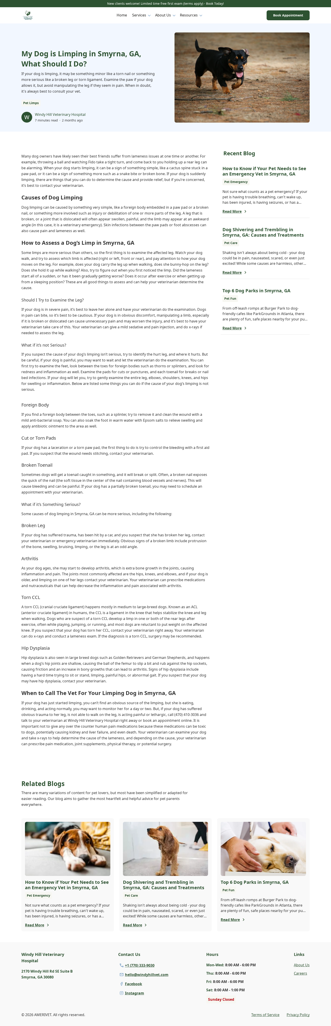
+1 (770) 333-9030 (139, 965)
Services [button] (139, 15)
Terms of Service (265, 1014)
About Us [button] (163, 15)
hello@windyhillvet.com (146, 974)
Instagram (134, 993)
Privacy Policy (298, 1014)
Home (122, 15)
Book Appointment (288, 15)
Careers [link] (300, 973)
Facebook (133, 983)
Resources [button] (189, 15)
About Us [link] (302, 964)
